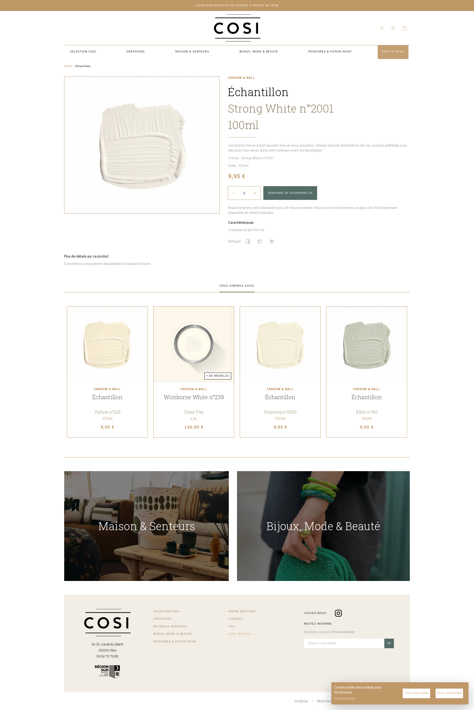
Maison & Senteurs (170, 626)
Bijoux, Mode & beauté (172, 634)
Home (68, 66)
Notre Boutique (242, 611)
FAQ (232, 626)
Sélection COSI (166, 611)
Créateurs (162, 618)
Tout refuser (416, 693)
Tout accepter (449, 693)
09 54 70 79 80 (107, 656)
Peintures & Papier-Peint (175, 641)
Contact (236, 618)
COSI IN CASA (240, 634)
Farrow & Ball (241, 78)
